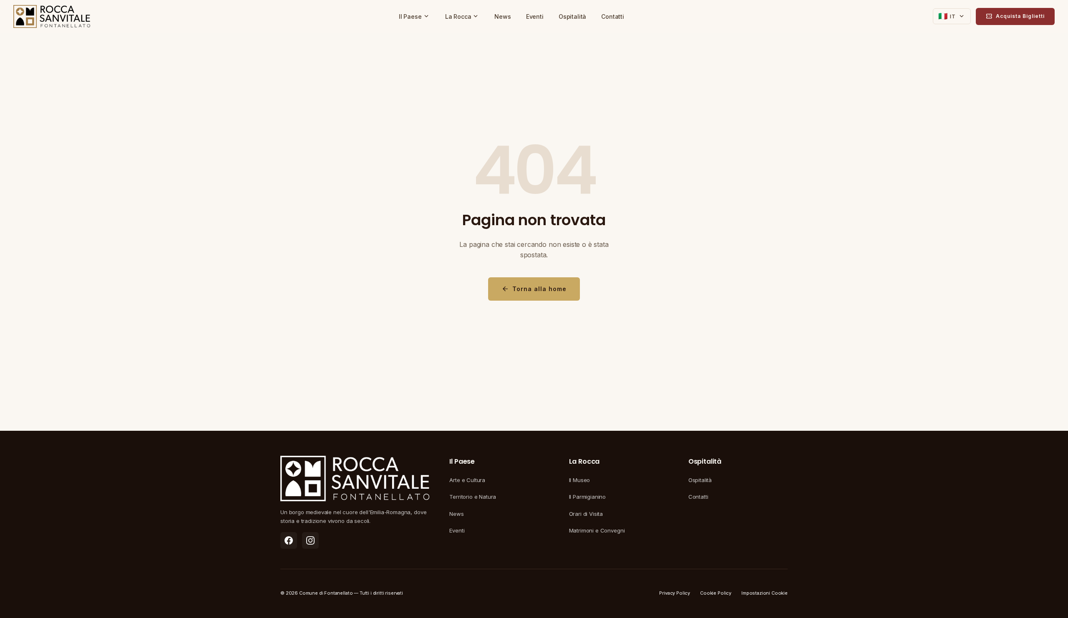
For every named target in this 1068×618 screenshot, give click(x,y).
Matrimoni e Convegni (597, 530)
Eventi (535, 16)
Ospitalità (572, 16)
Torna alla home (534, 289)
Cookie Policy (715, 593)
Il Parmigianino (587, 496)
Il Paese (414, 16)
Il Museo (579, 480)
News (502, 16)
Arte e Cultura (467, 480)
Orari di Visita (586, 513)
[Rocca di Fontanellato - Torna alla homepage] (51, 16)
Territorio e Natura (472, 496)
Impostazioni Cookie (764, 593)
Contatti (612, 16)
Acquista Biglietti (1015, 16)
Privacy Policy (674, 593)
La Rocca (462, 16)
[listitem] (288, 540)
